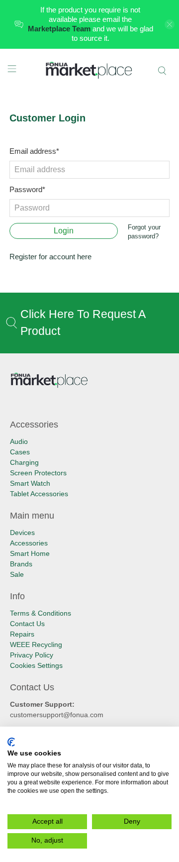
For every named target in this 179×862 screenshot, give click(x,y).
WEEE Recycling (36, 644)
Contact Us (27, 624)
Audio (19, 441)
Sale (17, 574)
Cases (20, 452)
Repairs (22, 634)
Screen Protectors (38, 473)
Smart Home (30, 553)
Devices (22, 533)
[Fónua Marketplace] (89, 71)
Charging (24, 462)
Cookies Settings (36, 665)
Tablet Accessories (39, 494)
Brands (21, 564)
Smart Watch (30, 483)
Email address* (34, 151)
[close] (170, 24)
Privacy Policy (31, 655)
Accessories (29, 543)
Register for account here (50, 256)
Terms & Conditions (40, 613)
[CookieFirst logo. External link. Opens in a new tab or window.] (11, 742)
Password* (27, 189)
